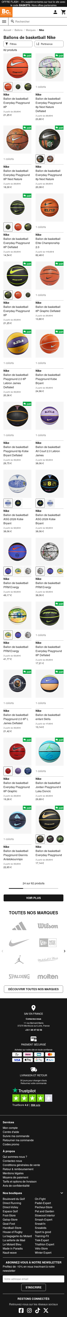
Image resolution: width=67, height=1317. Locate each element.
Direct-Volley (10, 1207)
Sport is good (43, 1232)
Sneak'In (40, 1224)
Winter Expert (43, 1252)
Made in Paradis (13, 1248)
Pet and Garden (44, 1211)
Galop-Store (10, 1219)
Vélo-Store (41, 1248)
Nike (6, 94)
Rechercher (22, 21)
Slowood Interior (45, 1215)
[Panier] (63, 12)
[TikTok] (37, 1311)
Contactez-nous (33, 1018)
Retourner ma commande (18, 1140)
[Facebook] (21, 1311)
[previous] (2, 951)
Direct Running (12, 1203)
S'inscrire (34, 1287)
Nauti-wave (10, 1252)
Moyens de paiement (15, 1177)
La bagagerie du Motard (17, 1236)
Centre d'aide (11, 1132)
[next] (64, 951)
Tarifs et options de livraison (20, 1181)
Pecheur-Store (43, 1207)
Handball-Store (12, 1228)
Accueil (7, 30)
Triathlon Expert (44, 1244)
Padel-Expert (43, 1203)
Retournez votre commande (34, 1083)
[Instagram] (29, 1311)
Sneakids (40, 1228)
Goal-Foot (9, 1224)
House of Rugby (13, 1232)
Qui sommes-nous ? (15, 1157)
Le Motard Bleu (12, 1244)
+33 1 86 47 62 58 (33, 1029)
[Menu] (4, 21)
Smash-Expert (43, 1219)
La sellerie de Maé (14, 1240)
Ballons (19, 30)
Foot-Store (9, 1215)
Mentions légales (13, 1173)
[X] (46, 1311)
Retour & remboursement (18, 1169)
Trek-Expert (42, 1240)
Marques (31, 30)
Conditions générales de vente (21, 1165)
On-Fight (40, 1199)
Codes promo (11, 1144)
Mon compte (10, 1128)
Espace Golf (10, 1211)
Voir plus (33, 898)
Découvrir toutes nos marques (33, 989)
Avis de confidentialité (16, 1186)
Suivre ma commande (16, 1136)
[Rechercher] (12, 21)
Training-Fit (42, 1236)
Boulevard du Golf (14, 1199)
